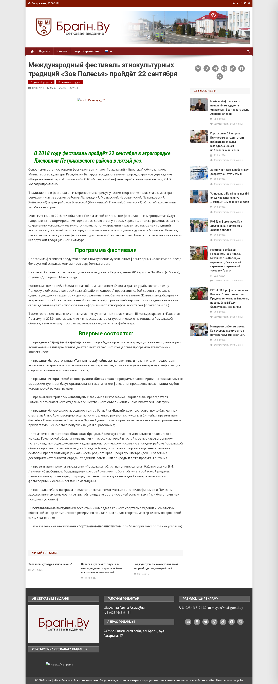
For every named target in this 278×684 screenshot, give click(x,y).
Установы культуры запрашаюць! (50, 564)
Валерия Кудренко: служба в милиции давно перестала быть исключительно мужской (102, 568)
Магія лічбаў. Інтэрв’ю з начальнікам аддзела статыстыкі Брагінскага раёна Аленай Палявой (229, 107)
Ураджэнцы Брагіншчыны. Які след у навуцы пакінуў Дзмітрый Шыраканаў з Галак (229, 197)
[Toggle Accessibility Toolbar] (213, 15)
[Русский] (108, 51)
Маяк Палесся (58, 88)
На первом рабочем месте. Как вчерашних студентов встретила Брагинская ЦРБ (227, 330)
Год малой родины (41, 82)
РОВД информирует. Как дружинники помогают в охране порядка (226, 225)
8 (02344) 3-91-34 (119, 612)
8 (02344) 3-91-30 (194, 608)
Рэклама (62, 51)
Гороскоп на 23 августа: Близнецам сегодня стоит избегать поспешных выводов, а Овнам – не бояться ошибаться (227, 142)
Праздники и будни (69, 82)
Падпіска (44, 51)
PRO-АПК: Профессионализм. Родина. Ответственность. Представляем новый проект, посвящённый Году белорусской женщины (229, 298)
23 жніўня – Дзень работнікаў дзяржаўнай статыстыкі (229, 171)
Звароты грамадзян (86, 51)
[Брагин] (63, 624)
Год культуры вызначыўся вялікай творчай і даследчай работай (156, 566)
